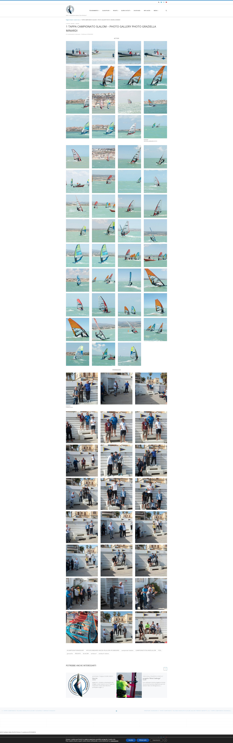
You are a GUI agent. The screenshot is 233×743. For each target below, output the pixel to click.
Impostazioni (156, 740)
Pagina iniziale (69, 19)
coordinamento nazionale (73, 34)
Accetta (131, 740)
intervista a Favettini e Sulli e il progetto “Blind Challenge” (153, 677)
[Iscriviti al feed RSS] (158, 2)
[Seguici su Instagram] (163, 2)
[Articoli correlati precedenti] (161, 669)
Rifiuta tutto (142, 740)
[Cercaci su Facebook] (161, 2)
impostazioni (114, 741)
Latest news (77, 19)
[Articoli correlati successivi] (165, 669)
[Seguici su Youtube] (166, 2)
